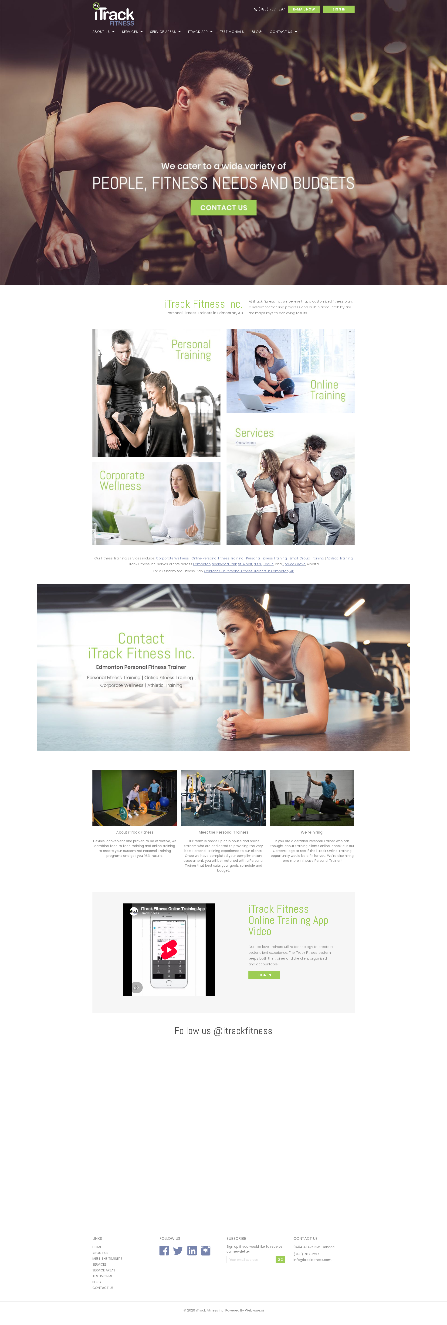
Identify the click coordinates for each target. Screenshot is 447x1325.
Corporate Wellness (172, 558)
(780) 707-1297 (272, 9)
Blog (257, 31)
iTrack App (198, 31)
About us (100, 1252)
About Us (101, 31)
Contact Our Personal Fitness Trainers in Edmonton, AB (249, 571)
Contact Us (281, 31)
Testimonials (232, 31)
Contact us (103, 1287)
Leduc (269, 564)
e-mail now (304, 9)
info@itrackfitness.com (313, 1259)
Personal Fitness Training (266, 558)
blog (96, 1282)
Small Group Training (306, 558)
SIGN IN (338, 9)
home (97, 1247)
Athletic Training (340, 558)
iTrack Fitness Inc (210, 1310)
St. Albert (245, 564)
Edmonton (202, 564)
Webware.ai (254, 1310)
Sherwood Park (224, 564)
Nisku (258, 564)
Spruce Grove (294, 564)
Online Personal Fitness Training (217, 558)
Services (130, 31)
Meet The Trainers (107, 1258)
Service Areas (163, 31)
